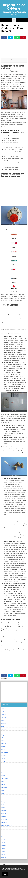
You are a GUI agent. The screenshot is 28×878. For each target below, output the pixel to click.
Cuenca (3, 758)
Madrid (3, 799)
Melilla (3, 804)
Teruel (3, 839)
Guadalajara (4, 767)
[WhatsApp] (17, 37)
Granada (3, 764)
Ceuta (3, 749)
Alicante (3, 717)
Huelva (3, 772)
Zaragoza (3, 857)
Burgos (3, 735)
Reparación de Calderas (14, 6)
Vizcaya (3, 851)
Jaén (2, 781)
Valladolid (3, 848)
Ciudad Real (4, 752)
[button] (14, 20)
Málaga (3, 802)
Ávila (2, 726)
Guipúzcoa (4, 770)
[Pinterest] (23, 37)
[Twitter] (10, 37)
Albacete (3, 714)
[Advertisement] (14, 49)
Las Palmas (4, 787)
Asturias (3, 723)
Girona (3, 761)
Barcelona (4, 732)
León (2, 790)
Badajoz (10, 678)
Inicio (4, 864)
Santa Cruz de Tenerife (7, 825)
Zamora (3, 854)
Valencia (3, 845)
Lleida (2, 793)
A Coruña (3, 708)
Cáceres (3, 738)
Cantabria (4, 743)
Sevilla (3, 831)
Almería (3, 720)
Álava (2, 711)
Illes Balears (4, 778)
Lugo (2, 796)
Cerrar (5, 874)
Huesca (3, 775)
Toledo (3, 842)
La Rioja (3, 784)
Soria (2, 834)
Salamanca (4, 822)
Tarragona (4, 837)
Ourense (3, 813)
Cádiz (2, 740)
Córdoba (3, 755)
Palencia (3, 816)
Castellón (3, 746)
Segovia (3, 828)
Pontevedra (4, 819)
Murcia (3, 807)
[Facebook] (4, 37)
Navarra (3, 810)
